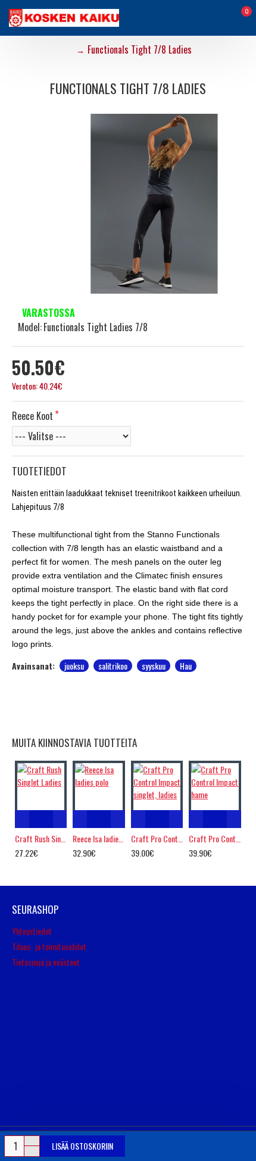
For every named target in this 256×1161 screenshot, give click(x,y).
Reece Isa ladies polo (98, 838)
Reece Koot (32, 416)
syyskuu (154, 665)
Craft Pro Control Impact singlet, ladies (157, 838)
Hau (186, 665)
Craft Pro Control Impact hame (215, 838)
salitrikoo (112, 665)
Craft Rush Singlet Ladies (41, 838)
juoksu (74, 665)
